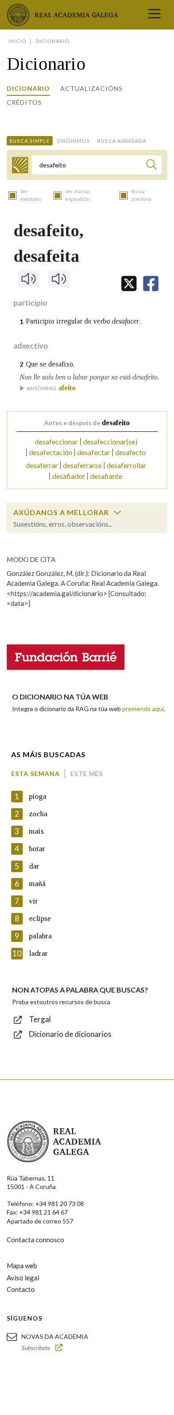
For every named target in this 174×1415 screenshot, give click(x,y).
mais (36, 831)
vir (33, 901)
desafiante (106, 476)
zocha (38, 814)
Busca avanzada (121, 141)
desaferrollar (126, 465)
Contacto (21, 1289)
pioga (37, 796)
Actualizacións (91, 88)
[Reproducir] (28, 278)
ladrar (38, 953)
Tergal (40, 1019)
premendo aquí (143, 708)
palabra (40, 936)
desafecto (130, 452)
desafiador (68, 476)
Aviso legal (23, 1278)
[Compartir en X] (129, 283)
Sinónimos (73, 141)
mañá (37, 883)
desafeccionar (56, 441)
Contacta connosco (35, 1240)
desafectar (93, 452)
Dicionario (28, 88)
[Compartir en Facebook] (150, 283)
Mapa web (22, 1266)
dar (34, 866)
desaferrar (42, 465)
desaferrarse (82, 465)
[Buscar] (151, 165)
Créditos (24, 102)
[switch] (117, 512)
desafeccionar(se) (110, 441)
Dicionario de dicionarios (70, 1034)
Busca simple (29, 141)
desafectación (50, 452)
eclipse (40, 918)
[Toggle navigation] (154, 15)
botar (37, 848)
